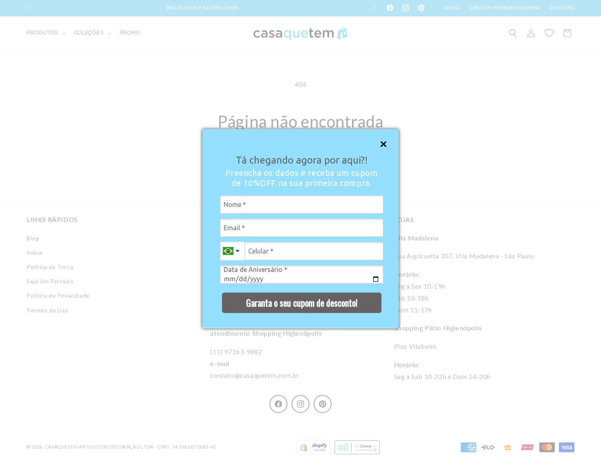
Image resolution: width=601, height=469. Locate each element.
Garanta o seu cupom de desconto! (301, 302)
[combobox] (232, 251)
